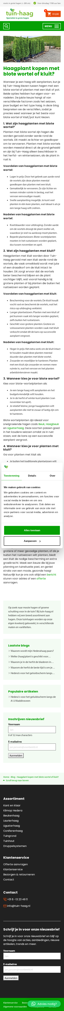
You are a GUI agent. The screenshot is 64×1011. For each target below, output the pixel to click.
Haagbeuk (52, 424)
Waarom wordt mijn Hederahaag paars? (32, 650)
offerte (41, 578)
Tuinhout (8, 841)
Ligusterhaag (15, 428)
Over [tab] (52, 475)
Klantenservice (13, 869)
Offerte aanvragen (15, 864)
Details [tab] (32, 475)
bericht (51, 574)
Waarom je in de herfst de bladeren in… (32, 662)
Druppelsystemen (15, 846)
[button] (44, 1004)
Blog (13, 776)
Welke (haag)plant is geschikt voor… (31, 656)
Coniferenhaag (13, 831)
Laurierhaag (11, 821)
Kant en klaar (12, 805)
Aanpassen (30, 541)
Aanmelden (16, 755)
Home (6, 776)
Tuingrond (9, 836)
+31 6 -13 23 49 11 (17, 899)
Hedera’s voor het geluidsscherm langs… (33, 673)
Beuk (41, 424)
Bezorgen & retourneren (19, 874)
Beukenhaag (11, 815)
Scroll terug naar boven (17, 780)
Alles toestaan (32, 530)
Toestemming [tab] (11, 475)
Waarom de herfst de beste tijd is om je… (33, 667)
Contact (8, 879)
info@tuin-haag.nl (18, 906)
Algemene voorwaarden (15, 1006)
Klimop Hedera (12, 810)
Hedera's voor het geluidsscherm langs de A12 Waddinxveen (33, 698)
